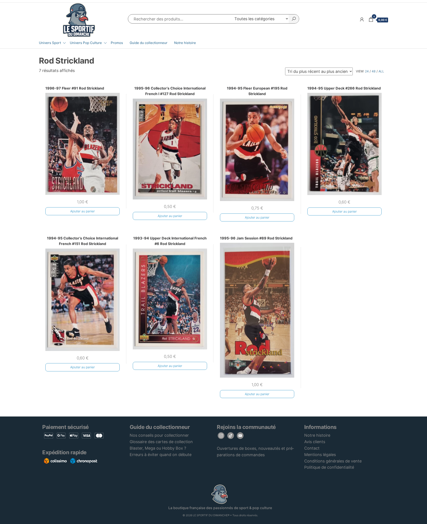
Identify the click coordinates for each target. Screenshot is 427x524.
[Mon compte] (362, 19)
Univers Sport (50, 43)
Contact (312, 448)
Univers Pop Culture (86, 43)
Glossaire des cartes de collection (161, 441)
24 (367, 71)
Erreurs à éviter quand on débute (160, 454)
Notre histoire (185, 43)
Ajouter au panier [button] (82, 211)
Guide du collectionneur (148, 43)
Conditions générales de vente (333, 461)
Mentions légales (320, 454)
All (381, 71)
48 (374, 71)
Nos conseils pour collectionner (159, 435)
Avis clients (314, 441)
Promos (117, 43)
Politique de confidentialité (329, 467)
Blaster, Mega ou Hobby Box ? (158, 448)
